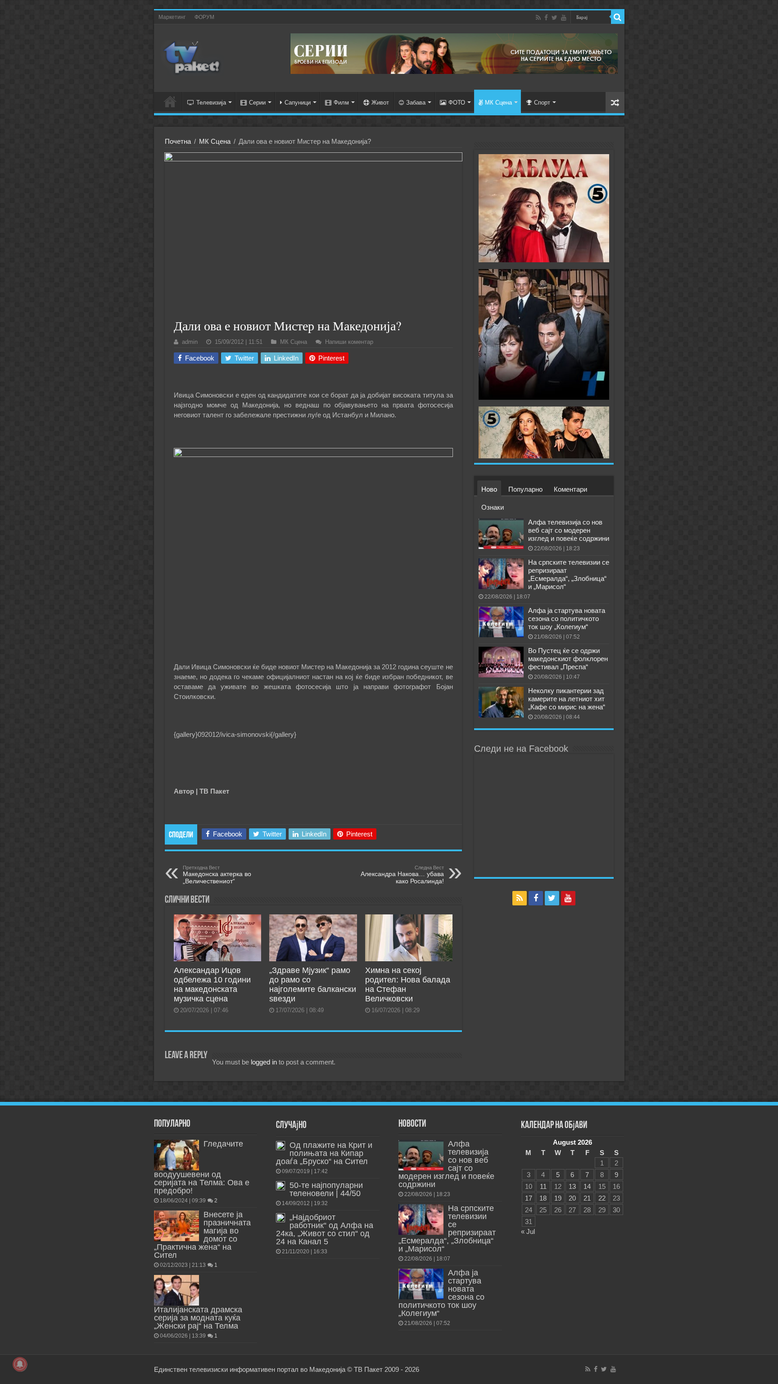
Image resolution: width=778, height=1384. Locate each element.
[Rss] (538, 17)
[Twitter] (554, 17)
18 (543, 1198)
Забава (415, 102)
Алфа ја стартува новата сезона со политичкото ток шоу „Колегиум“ (566, 618)
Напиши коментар (349, 341)
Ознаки (492, 507)
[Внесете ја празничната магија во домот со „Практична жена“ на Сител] (176, 1225)
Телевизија (211, 102)
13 (572, 1186)
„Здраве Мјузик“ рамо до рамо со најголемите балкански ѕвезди (312, 984)
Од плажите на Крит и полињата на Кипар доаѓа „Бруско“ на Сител (324, 1153)
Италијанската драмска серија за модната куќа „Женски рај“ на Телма (198, 1317)
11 (543, 1186)
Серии (257, 102)
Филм (341, 102)
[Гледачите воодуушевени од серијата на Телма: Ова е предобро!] (176, 1155)
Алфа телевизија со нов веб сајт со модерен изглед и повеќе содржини (568, 530)
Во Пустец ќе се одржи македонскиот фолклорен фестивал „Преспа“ (568, 659)
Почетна (178, 141)
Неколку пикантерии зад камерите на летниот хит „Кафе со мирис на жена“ (566, 699)
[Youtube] (563, 17)
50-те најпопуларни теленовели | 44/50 (326, 1189)
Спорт (542, 102)
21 (587, 1198)
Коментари (570, 489)
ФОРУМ (204, 17)
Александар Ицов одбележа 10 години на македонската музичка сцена (212, 984)
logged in (264, 1062)
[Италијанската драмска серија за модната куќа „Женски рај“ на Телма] (176, 1290)
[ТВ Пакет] (192, 56)
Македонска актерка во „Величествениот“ (217, 875)
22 (602, 1198)
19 (557, 1198)
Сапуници (298, 102)
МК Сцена (498, 102)
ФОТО (456, 102)
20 (572, 1198)
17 (528, 1198)
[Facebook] (546, 17)
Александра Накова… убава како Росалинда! (402, 875)
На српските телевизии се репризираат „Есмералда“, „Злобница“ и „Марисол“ (568, 574)
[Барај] (617, 17)
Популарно (525, 489)
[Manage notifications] (20, 1364)
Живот (380, 102)
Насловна (170, 101)
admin (190, 341)
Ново (489, 489)
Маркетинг (171, 17)
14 (587, 1186)
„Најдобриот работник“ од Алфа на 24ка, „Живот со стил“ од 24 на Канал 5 (324, 1229)
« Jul (528, 1231)
